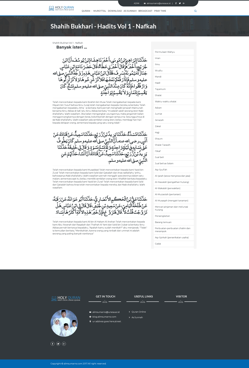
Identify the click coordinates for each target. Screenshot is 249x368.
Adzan (158, 108)
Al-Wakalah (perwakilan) (167, 188)
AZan (136, 3)
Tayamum (160, 89)
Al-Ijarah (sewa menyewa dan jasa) (172, 176)
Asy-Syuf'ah (161, 169)
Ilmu (157, 64)
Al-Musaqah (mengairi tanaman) (171, 200)
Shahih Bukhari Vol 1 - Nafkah (68, 43)
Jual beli (159, 157)
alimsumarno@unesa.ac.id (159, 3)
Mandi (158, 76)
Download (115, 11)
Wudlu (158, 70)
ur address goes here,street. (106, 321)
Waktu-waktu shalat (165, 101)
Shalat (158, 95)
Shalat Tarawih (162, 145)
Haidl (157, 83)
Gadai (158, 244)
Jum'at (158, 114)
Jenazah (159, 120)
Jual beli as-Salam (164, 163)
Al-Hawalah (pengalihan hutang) (172, 182)
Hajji (157, 132)
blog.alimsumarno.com (104, 317)
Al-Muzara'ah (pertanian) (168, 194)
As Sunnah (130, 11)
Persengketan (162, 216)
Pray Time (160, 11)
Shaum (158, 139)
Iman (157, 58)
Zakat (158, 126)
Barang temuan (163, 222)
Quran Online (138, 312)
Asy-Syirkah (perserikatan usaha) (172, 237)
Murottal (99, 11)
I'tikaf (158, 151)
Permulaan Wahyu (165, 52)
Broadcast (145, 11)
